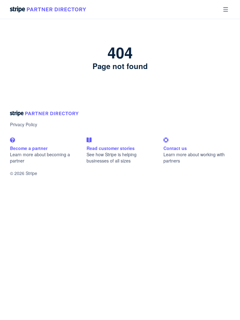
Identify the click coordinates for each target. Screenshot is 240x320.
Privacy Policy (23, 124)
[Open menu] (225, 9)
